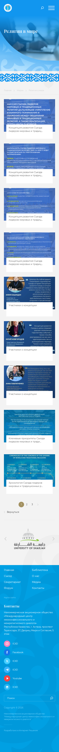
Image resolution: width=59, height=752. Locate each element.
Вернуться (12, 512)
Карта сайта (10, 597)
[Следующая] (38, 504)
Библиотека (40, 570)
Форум (8, 588)
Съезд (8, 576)
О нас (35, 576)
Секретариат (12, 582)
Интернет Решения (28, 730)
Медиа (20, 90)
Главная (7, 90)
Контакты (38, 588)
